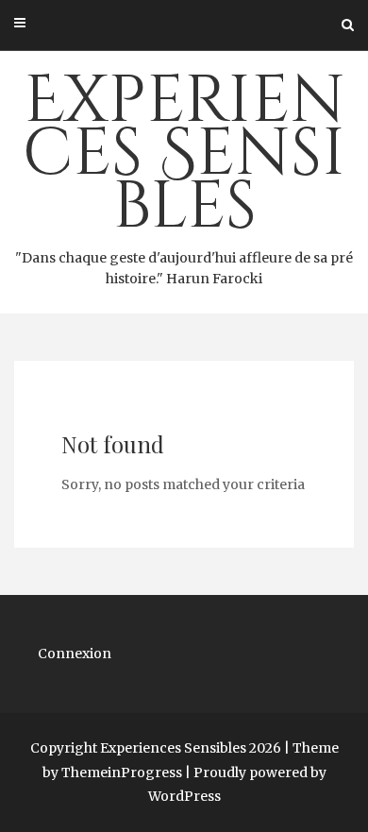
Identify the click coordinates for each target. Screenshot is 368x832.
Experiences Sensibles (184, 172)
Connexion (74, 653)
